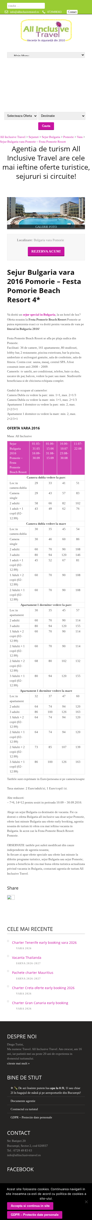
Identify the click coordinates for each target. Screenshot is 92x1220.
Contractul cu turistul (24, 1109)
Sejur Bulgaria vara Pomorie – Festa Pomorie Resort (33, 141)
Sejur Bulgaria (51, 137)
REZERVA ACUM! (46, 251)
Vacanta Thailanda (26, 957)
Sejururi (34, 137)
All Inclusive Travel (12, 137)
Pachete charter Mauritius (32, 972)
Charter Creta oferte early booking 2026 (43, 988)
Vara (80, 137)
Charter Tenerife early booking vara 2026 (44, 942)
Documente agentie (23, 1101)
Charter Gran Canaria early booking (40, 1003)
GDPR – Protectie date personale (31, 1117)
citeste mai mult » (18, 1063)
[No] (86, 1201)
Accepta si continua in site (30, 1206)
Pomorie (68, 137)
